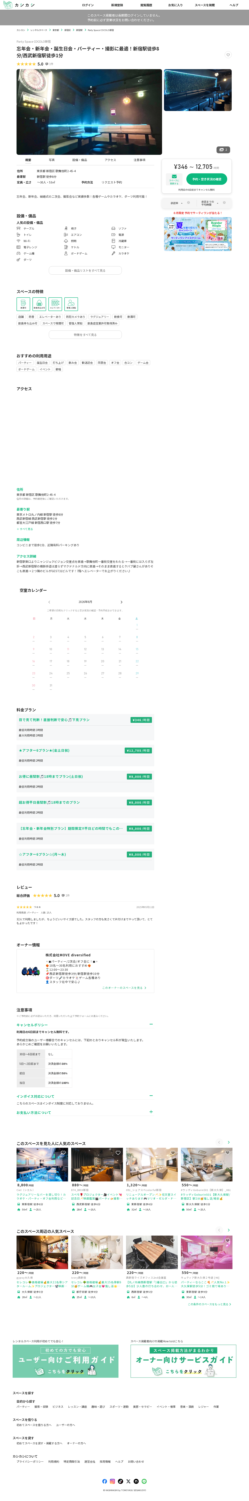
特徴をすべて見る (85, 335)
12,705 (139, 750)
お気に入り (175, 5)
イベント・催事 (166, 1407)
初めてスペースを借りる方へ (34, 1425)
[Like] (228, 54)
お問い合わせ (136, 1461)
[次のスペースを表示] (228, 1142)
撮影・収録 (41, 1407)
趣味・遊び (98, 1407)
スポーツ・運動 (119, 1407)
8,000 (140, 776)
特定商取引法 (72, 1461)
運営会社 (89, 1461)
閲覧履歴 (146, 5)
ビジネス (58, 1407)
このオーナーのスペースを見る (122, 988)
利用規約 (53, 1461)
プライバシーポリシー (30, 1461)
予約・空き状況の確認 (206, 179)
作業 (216, 1407)
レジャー (203, 1407)
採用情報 (105, 1461)
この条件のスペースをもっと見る (208, 1304)
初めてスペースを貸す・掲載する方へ (39, 1443)
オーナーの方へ (76, 1443)
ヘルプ (234, 5)
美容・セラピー (142, 1407)
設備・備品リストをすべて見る (85, 270)
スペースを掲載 (205, 5)
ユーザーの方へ (65, 1425)
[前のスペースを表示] (219, 1142)
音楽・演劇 (187, 1407)
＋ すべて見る (25, 529)
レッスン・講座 (77, 1407)
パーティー (23, 1407)
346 (142, 720)
